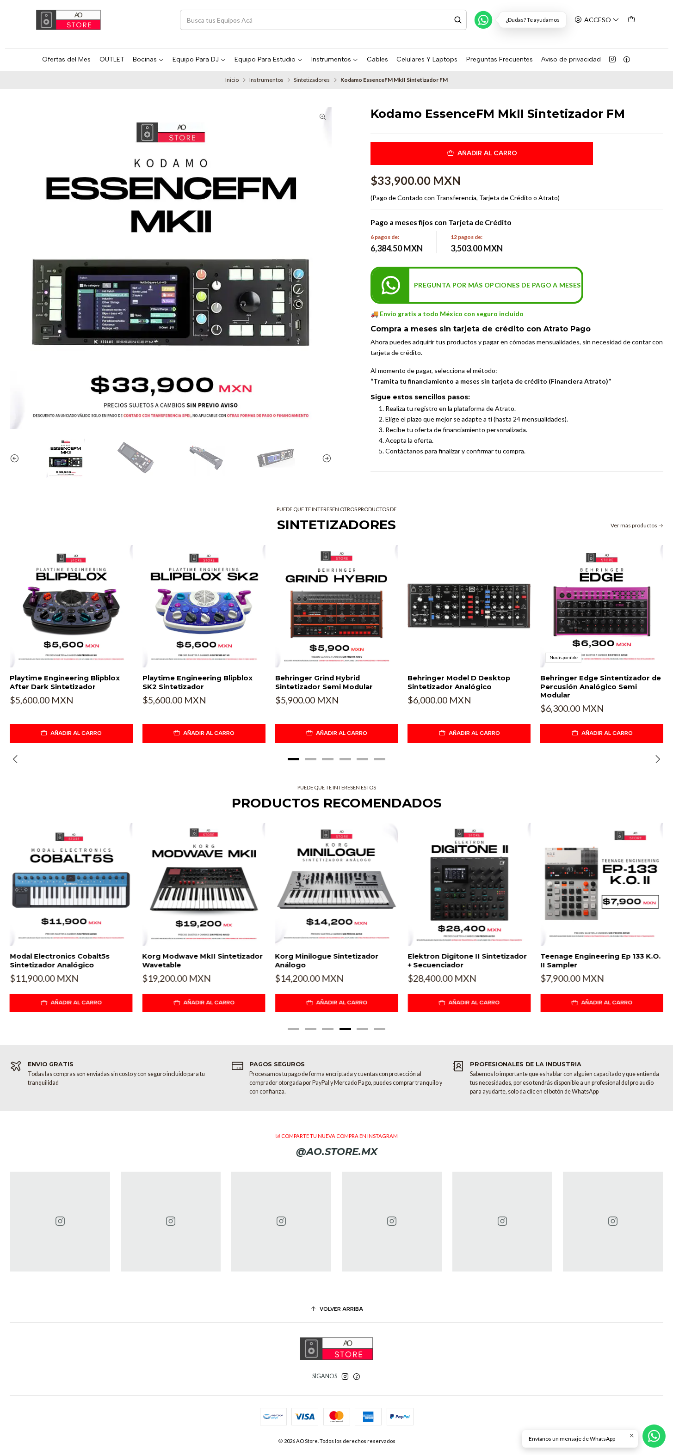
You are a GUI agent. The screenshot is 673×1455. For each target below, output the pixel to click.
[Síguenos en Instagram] (612, 59)
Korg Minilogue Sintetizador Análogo (327, 960)
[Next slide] (325, 458)
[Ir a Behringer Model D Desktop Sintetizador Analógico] (469, 606)
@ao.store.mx (336, 1151)
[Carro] (631, 19)
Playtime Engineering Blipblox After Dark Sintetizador (65, 682)
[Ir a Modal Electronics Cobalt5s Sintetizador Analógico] (71, 884)
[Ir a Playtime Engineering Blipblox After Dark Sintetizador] (71, 606)
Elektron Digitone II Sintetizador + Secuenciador (467, 960)
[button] (293, 759)
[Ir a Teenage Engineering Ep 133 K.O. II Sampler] (601, 884)
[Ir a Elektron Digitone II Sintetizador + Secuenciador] (469, 884)
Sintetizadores (312, 80)
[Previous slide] (17, 458)
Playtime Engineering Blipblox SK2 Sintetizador (197, 682)
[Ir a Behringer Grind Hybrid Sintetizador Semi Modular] (336, 606)
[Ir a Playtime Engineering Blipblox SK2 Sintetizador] (203, 606)
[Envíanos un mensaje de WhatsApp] (654, 1436)
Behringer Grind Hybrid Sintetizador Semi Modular (324, 682)
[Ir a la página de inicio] (68, 20)
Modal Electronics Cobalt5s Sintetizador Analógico (60, 960)
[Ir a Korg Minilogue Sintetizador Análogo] (336, 884)
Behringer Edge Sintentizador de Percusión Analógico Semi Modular (600, 686)
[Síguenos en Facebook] (627, 59)
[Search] (458, 20)
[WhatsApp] (483, 20)
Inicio (232, 80)
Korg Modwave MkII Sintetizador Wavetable (202, 960)
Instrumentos (266, 80)
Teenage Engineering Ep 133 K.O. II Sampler (600, 960)
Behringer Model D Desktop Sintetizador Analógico (459, 682)
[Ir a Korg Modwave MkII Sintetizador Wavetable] (203, 884)
